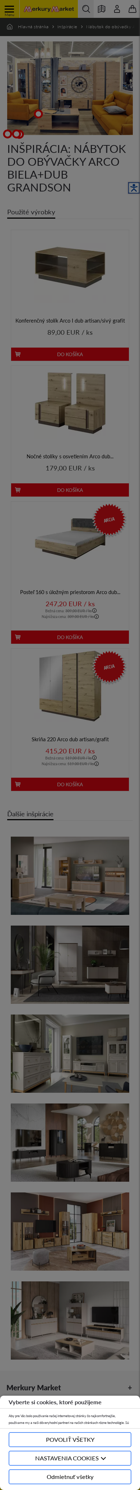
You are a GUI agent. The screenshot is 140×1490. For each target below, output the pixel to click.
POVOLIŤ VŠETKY (70, 1439)
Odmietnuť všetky (70, 1476)
